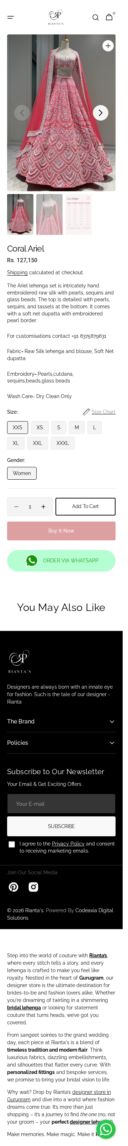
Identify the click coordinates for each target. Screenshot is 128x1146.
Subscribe (61, 819)
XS (43, 421)
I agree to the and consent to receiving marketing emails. (67, 839)
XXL (40, 437)
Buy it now (61, 523)
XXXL (66, 437)
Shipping (17, 265)
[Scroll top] (114, 1137)
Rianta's (34, 903)
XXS (20, 421)
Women (25, 467)
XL (19, 437)
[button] (10, 17)
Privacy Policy (68, 836)
